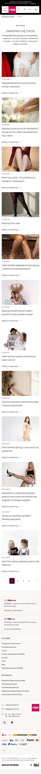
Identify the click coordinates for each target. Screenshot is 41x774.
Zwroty (4, 650)
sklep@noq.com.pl (12, 709)
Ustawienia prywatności (10, 687)
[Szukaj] (18, 9)
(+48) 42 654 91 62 (11, 705)
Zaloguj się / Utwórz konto (11, 644)
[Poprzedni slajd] (2, 2)
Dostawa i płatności (9, 647)
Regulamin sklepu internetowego (13, 680)
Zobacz (33, 3)
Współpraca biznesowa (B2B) (12, 668)
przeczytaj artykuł (10, 93)
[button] (20, 765)
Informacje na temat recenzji (12, 694)
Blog (3, 665)
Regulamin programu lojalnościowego (15, 691)
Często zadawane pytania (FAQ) (13, 654)
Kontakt (5, 658)
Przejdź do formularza (13, 610)
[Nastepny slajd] (39, 2)
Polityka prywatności (9, 684)
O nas (4, 661)
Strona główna (8, 16)
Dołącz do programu (12, 629)
